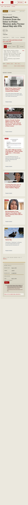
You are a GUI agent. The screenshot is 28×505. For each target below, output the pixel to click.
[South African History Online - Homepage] (2, 2)
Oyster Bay (8, 240)
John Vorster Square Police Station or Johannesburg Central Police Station (13, 89)
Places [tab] (7, 282)
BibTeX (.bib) (10, 63)
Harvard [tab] (9, 46)
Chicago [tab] (22, 46)
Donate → (5, 258)
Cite (15, 37)
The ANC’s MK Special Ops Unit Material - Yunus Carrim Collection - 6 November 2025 (14, 152)
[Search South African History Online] (12, 2)
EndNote (5, 65)
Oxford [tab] (14, 46)
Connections (6, 37)
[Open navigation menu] (25, 2)
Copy (23, 50)
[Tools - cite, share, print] (15, 2)
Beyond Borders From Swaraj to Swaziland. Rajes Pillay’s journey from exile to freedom (13, 214)
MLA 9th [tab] (17, 47)
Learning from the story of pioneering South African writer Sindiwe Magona (13, 186)
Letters (13, 6)
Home (2, 6)
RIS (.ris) (17, 63)
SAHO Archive (7, 6)
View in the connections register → (12, 294)
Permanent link (24, 37)
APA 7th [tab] (5, 47)
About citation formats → (19, 65)
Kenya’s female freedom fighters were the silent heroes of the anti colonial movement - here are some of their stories (13, 123)
